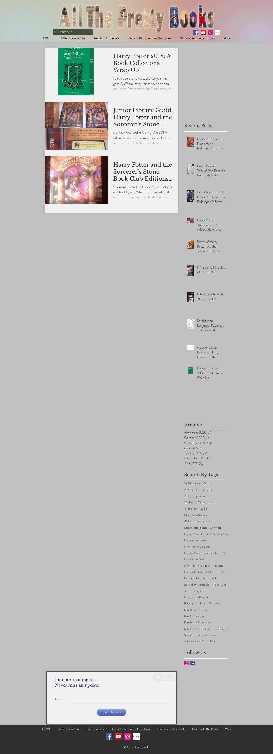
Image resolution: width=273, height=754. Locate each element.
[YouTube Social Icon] (118, 736)
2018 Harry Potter (194, 496)
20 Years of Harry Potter (198, 490)
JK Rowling (190, 585)
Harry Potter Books (195, 540)
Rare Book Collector (195, 610)
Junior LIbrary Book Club (212, 585)
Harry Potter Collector (197, 547)
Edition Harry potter (195, 528)
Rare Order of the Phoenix (199, 629)
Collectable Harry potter (198, 521)
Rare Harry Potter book (197, 622)
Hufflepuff (190, 572)
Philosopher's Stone (195, 603)
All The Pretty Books (195, 509)
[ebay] (217, 32)
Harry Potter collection (197, 566)
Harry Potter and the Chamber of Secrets (206, 553)
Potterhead (215, 603)
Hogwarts (218, 566)
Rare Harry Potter (194, 616)
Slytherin (189, 635)
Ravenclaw (222, 629)
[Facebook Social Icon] (109, 736)
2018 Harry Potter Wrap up (199, 502)
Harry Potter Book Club (214, 534)
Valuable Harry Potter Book (199, 641)
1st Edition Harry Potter (197, 483)
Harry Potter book (194, 559)
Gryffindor (215, 528)
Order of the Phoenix (196, 597)
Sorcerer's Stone (206, 635)
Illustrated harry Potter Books (200, 578)
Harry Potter (191, 534)
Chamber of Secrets (195, 515)
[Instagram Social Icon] (186, 663)
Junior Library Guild (195, 591)
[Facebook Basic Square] (192, 663)
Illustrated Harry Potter (211, 572)
